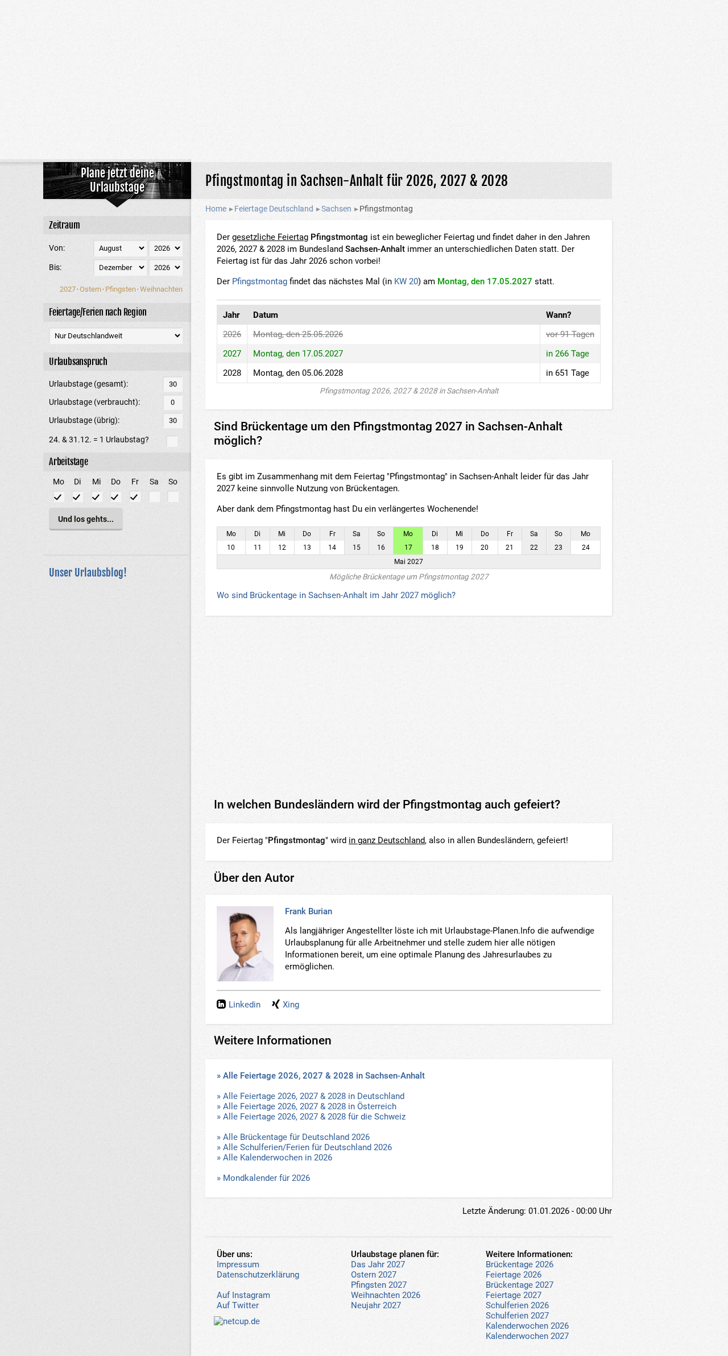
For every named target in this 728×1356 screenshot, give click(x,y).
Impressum (238, 1264)
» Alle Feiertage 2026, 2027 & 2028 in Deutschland (310, 1096)
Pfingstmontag (259, 281)
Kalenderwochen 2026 (527, 1326)
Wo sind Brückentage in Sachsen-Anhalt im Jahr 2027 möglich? (336, 595)
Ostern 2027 (373, 1275)
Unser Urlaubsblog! (88, 572)
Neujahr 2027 (376, 1305)
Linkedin (244, 1005)
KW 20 (406, 281)
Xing (291, 1005)
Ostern (90, 289)
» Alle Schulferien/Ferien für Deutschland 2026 (304, 1147)
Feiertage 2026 (513, 1275)
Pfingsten (120, 289)
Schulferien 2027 (517, 1316)
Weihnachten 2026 (385, 1295)
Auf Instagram (243, 1295)
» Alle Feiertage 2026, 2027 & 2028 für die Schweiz (311, 1117)
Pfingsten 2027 (379, 1285)
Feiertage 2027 (513, 1295)
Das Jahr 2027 (378, 1264)
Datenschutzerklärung (258, 1275)
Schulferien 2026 (517, 1305)
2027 (68, 289)
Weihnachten (161, 289)
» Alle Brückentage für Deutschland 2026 (293, 1137)
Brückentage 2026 (519, 1264)
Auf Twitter (238, 1305)
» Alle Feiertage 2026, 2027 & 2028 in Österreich (306, 1106)
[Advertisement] (364, 79)
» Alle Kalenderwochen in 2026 (274, 1157)
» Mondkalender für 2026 (263, 1178)
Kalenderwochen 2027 (527, 1336)
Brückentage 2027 (519, 1285)
